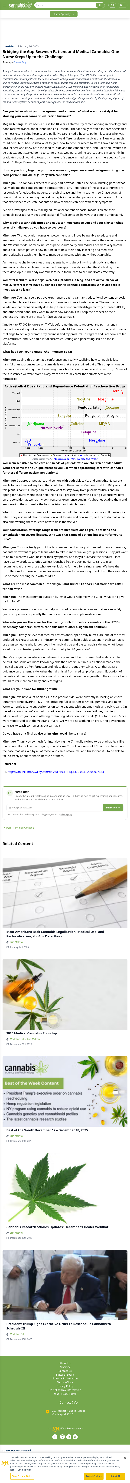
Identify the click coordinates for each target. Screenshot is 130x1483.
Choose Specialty (62, 13)
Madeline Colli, (18, 1038)
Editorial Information (65, 1378)
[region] (65, 1468)
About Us (65, 1363)
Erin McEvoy (16, 941)
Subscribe (111, 807)
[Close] (124, 1457)
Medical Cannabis (24, 827)
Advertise (65, 1367)
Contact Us (65, 1371)
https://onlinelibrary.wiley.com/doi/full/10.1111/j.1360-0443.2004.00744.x (56, 772)
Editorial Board (65, 1374)
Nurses (7, 827)
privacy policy (66, 814)
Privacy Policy (65, 1386)
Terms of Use (65, 1382)
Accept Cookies (94, 1476)
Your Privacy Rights (65, 1394)
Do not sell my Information (65, 1390)
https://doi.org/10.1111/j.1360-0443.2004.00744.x (76, 459)
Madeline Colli (17, 1334)
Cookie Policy (24, 1469)
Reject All (115, 1476)
